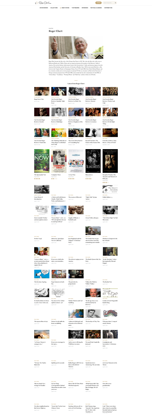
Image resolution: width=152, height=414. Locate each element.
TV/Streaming (75, 7)
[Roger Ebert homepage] (43, 2)
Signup (98, 2)
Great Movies (65, 7)
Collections (54, 7)
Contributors (108, 7)
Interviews (85, 7)
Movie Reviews (44, 7)
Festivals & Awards (96, 7)
